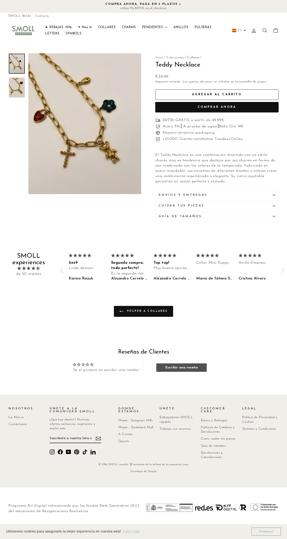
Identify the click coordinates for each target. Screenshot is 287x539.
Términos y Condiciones (259, 429)
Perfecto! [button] (266, 531)
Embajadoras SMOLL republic (176, 419)
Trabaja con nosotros (175, 429)
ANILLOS (180, 27)
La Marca (16, 417)
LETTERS (52, 33)
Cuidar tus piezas (181, 205)
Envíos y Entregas (214, 420)
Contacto (42, 16)
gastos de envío (201, 81)
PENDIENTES (153, 27)
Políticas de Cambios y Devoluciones (218, 429)
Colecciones (175, 57)
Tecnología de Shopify (143, 471)
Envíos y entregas (183, 195)
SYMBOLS (73, 33)
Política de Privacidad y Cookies (259, 419)
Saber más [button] (131, 531)
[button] (239, 30)
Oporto (123, 441)
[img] (28, 268)
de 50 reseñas (28, 274)
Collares (193, 57)
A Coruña (125, 434)
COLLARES (107, 27)
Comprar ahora (217, 107)
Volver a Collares (146, 311)
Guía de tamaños (180, 216)
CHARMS (129, 27)
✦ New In (85, 27)
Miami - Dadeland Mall (135, 427)
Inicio (159, 57)
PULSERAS (203, 27)
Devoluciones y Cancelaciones (212, 455)
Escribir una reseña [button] (181, 367)
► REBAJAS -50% (58, 27)
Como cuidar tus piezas (218, 438)
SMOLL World (19, 16)
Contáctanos (17, 424)
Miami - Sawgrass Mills (135, 420)
